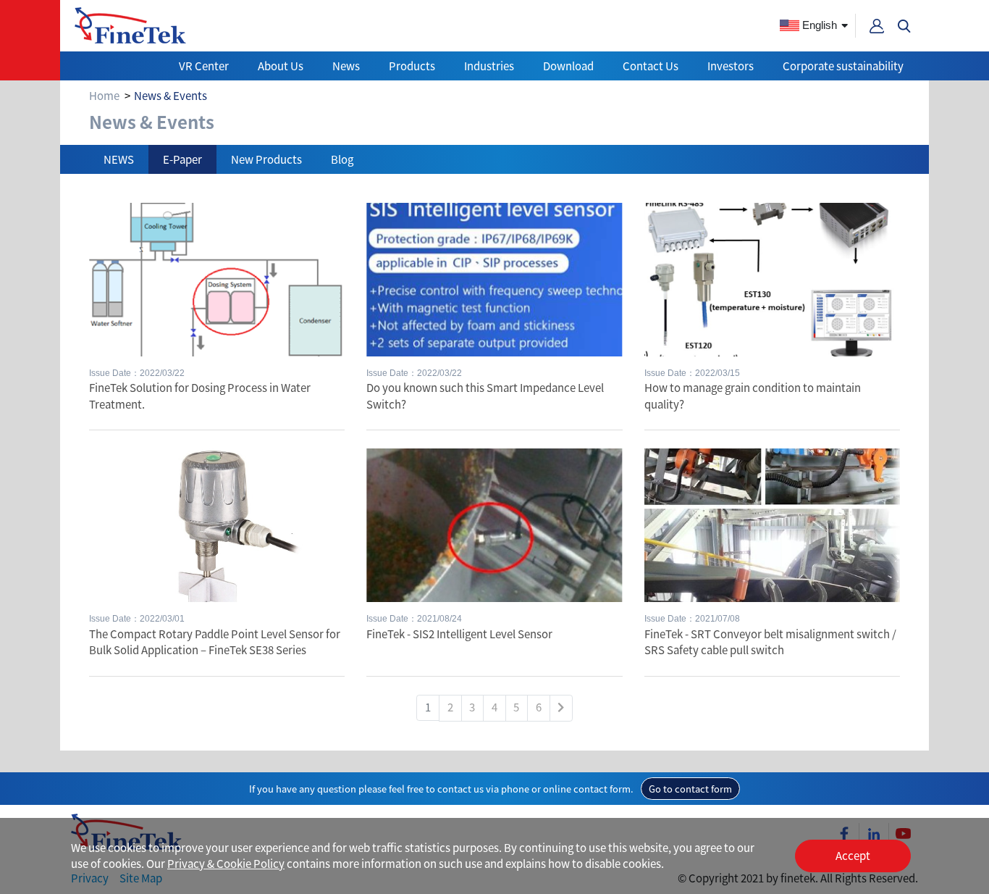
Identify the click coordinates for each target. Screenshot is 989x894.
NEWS (119, 159)
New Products (266, 159)
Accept (853, 855)
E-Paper (182, 159)
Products (412, 65)
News (346, 65)
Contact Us (650, 65)
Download (568, 65)
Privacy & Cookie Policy (226, 863)
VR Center (204, 65)
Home (104, 95)
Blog (342, 159)
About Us (280, 65)
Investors (730, 65)
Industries (489, 65)
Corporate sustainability (843, 65)
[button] (904, 26)
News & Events (170, 95)
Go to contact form (690, 788)
